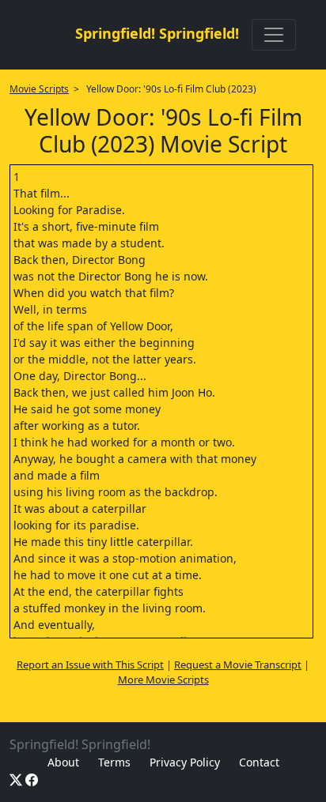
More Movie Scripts (163, 679)
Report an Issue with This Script (90, 664)
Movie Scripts (39, 89)
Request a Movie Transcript (237, 664)
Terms (114, 762)
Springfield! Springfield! (157, 33)
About (63, 762)
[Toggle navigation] (274, 35)
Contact (259, 762)
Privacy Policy (185, 762)
